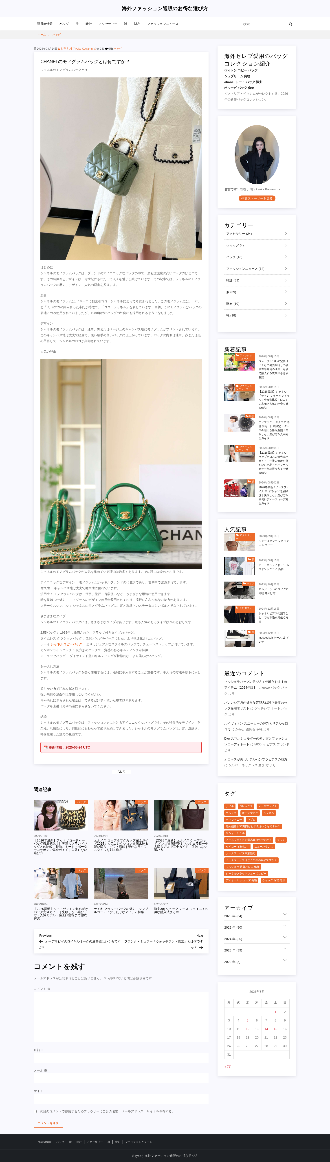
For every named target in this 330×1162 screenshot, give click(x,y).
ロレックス (246, 806)
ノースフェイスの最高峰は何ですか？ (249, 839)
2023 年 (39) (233, 950)
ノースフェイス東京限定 (240, 853)
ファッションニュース (162, 24)
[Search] (290, 24)
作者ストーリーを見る (257, 198)
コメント (42, 989)
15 (275, 1029)
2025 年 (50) (233, 927)
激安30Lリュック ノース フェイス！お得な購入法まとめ (181, 910)
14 (266, 1029)
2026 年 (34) (233, 916)
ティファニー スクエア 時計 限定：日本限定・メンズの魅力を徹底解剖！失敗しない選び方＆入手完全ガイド (274, 430)
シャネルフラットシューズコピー (246, 873)
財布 (137, 24)
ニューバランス (263, 846)
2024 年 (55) (233, 939)
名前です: (231, 189)
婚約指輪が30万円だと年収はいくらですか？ (253, 826)
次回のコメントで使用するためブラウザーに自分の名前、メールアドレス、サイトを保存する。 (107, 1111)
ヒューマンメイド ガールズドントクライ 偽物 (274, 567)
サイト (38, 1091)
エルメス (231, 813)
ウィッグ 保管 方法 (273, 880)
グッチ (281, 839)
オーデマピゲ (250, 813)
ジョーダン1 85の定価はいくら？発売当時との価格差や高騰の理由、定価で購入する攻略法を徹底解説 (273, 369)
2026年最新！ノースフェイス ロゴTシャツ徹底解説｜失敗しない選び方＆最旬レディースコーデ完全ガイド (274, 495)
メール (40, 1070)
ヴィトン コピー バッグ (240, 70)
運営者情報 (45, 24)
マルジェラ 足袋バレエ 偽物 (243, 866)
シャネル (269, 813)
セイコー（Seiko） (237, 846)
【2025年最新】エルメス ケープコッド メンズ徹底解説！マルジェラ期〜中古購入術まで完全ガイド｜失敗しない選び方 (181, 845)
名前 (39, 1050)
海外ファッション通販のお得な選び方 (165, 8)
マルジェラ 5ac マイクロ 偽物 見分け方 (274, 591)
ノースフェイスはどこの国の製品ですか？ (251, 860)
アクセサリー (108, 24)
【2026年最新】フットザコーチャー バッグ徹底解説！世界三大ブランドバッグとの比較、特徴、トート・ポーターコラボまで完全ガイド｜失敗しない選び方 (60, 846)
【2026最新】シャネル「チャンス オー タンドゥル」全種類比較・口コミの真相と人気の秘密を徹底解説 (274, 399)
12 (247, 1029)
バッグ (64, 24)
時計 (89, 24)
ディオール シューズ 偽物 (241, 880)
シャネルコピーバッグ (66, 644)
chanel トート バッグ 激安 (243, 82)
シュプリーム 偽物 (237, 76)
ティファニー (234, 819)
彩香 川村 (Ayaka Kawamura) (78, 48)
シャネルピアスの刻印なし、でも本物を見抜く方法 (273, 617)
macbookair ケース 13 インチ (274, 639)
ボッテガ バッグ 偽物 (239, 88)
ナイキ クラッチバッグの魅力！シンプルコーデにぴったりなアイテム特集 (121, 910)
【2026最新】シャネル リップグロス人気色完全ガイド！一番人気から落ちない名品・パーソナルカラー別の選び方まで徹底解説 (273, 462)
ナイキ (230, 806)
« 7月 (228, 1066)
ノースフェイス (267, 806)
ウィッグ (234, 245)
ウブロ (251, 819)
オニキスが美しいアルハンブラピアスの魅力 (255, 759)
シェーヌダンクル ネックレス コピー (274, 543)
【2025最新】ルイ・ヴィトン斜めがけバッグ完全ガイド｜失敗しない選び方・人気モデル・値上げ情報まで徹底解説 (61, 913)
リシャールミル (235, 833)
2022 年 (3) (232, 962)
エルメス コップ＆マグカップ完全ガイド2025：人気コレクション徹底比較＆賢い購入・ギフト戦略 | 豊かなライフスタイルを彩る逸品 (121, 845)
